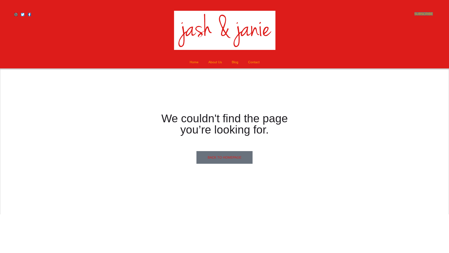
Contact (254, 62)
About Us (215, 62)
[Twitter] (22, 14)
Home (194, 62)
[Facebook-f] (29, 14)
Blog (235, 62)
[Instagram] (16, 14)
